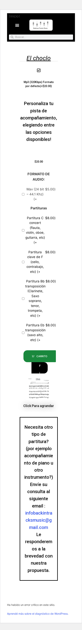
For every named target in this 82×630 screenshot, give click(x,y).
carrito (41, 356)
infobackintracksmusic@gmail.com (38, 520)
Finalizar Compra (40, 368)
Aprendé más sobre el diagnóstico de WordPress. (37, 613)
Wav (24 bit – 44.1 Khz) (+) (40, 194)
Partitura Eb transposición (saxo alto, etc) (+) (40, 332)
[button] (17, 25)
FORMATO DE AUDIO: (38, 176)
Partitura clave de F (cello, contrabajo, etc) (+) (41, 262)
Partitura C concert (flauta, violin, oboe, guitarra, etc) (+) (40, 230)
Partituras (39, 208)
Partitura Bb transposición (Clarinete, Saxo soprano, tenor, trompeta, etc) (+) (40, 298)
